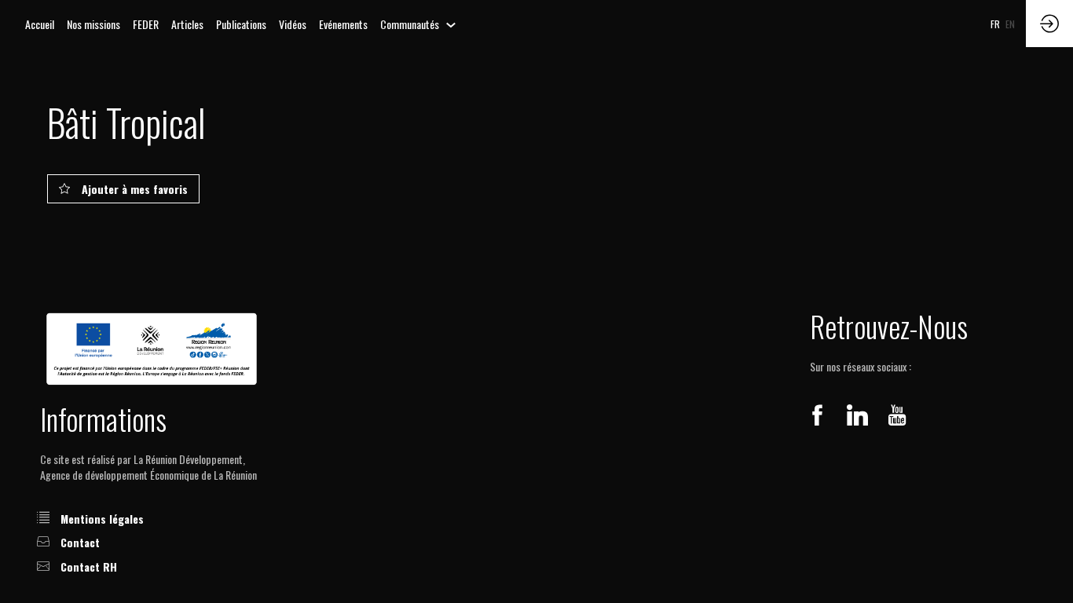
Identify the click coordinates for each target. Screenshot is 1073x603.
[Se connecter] (1049, 23)
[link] (93, 23)
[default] (39, 23)
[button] (995, 23)
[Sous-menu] (451, 25)
